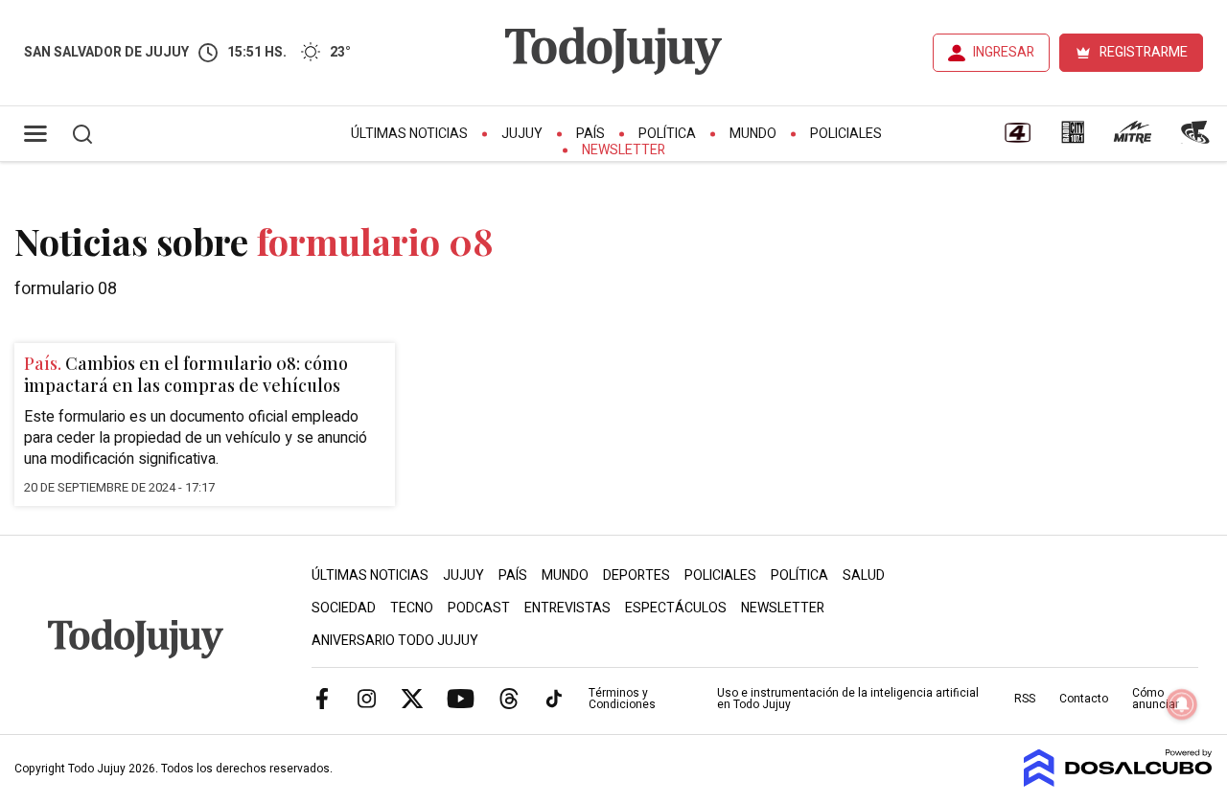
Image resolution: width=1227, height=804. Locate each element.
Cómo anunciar (1155, 698)
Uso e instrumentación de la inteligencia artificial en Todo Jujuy (848, 698)
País (590, 134)
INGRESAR (1003, 52)
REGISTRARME (1144, 52)
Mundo (752, 134)
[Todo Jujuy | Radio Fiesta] (1197, 138)
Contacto (1083, 698)
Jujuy (522, 134)
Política (667, 134)
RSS (1024, 698)
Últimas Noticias (409, 134)
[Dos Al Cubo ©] (1118, 781)
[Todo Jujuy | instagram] (367, 697)
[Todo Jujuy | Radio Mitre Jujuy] (1132, 138)
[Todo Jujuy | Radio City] (1072, 138)
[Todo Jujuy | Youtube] (461, 697)
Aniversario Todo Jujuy (395, 641)
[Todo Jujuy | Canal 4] (1017, 138)
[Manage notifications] (1182, 704)
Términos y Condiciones (622, 698)
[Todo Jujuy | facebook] (322, 697)
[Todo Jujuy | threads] (509, 697)
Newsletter (623, 150)
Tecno (411, 608)
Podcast (479, 608)
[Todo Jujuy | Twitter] (412, 697)
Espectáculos (676, 608)
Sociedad (344, 608)
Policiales (846, 134)
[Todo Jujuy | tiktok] (554, 697)
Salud (864, 575)
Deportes (636, 575)
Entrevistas (567, 608)
